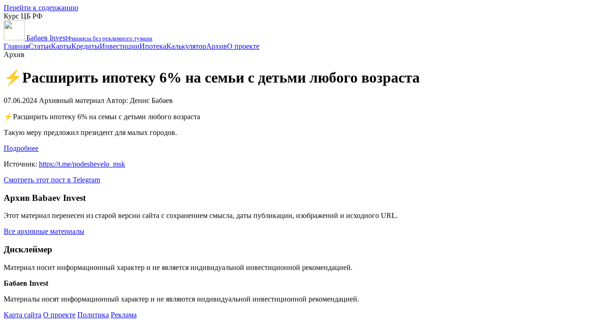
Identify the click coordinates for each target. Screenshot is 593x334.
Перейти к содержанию (41, 8)
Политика (93, 315)
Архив (216, 46)
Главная (16, 46)
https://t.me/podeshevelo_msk (82, 164)
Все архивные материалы (44, 231)
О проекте (243, 46)
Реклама (124, 315)
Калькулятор (186, 46)
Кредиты (85, 46)
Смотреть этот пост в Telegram (52, 180)
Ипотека (152, 46)
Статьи (40, 46)
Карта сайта (22, 315)
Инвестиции (119, 46)
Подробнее (21, 148)
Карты (61, 46)
